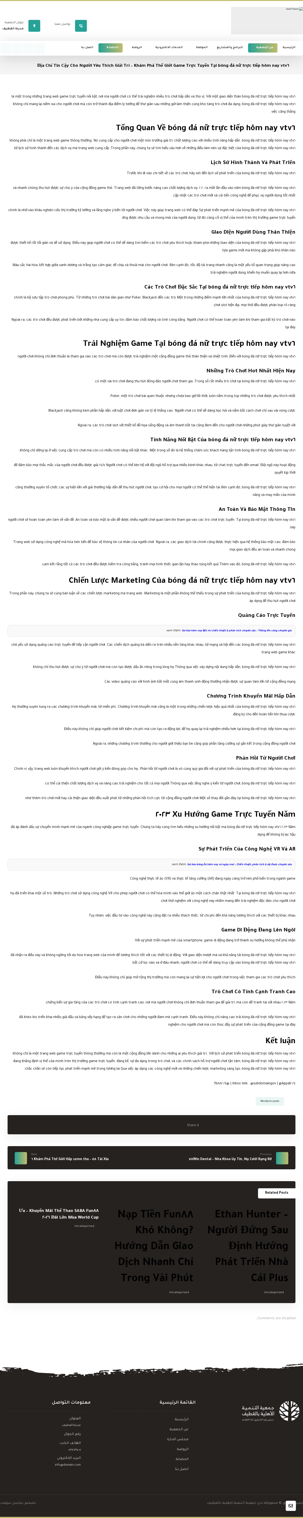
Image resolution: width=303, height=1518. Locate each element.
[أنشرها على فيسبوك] (178, 1124)
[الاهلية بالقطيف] (267, 20)
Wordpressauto (269, 1101)
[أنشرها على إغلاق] (167, 1124)
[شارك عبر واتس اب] (119, 1124)
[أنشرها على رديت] (143, 1124)
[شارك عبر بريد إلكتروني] (107, 1124)
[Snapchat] (6, 48)
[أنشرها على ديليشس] (131, 1124)
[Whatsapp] (39, 48)
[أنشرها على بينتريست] (155, 1124)
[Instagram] (17, 48)
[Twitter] (28, 48)
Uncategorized (274, 1292)
